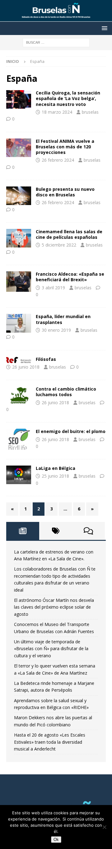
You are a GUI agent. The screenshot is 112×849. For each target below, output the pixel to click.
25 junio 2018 (55, 476)
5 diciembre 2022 (59, 245)
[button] (103, 28)
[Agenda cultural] (18, 99)
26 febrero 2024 (58, 160)
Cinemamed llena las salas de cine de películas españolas (69, 234)
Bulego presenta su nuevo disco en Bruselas (65, 192)
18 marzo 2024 (57, 112)
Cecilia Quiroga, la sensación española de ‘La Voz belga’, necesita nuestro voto (68, 98)
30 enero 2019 (56, 330)
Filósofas (46, 359)
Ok (56, 839)
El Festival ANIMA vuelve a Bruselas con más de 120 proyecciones (65, 146)
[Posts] (22, 531)
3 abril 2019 (53, 288)
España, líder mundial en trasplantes (63, 319)
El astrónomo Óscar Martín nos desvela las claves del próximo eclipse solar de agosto (54, 607)
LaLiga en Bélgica (55, 468)
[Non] (104, 827)
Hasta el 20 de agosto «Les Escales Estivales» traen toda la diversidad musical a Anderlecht (49, 742)
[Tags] (55, 531)
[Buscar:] (56, 42)
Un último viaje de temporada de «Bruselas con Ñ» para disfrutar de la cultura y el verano (51, 649)
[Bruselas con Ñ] (56, 18)
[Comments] (88, 531)
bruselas (90, 112)
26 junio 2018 (26, 367)
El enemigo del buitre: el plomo (70, 431)
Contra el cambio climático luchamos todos (66, 391)
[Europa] (18, 281)
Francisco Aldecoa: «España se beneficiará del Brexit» (70, 276)
